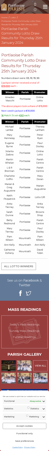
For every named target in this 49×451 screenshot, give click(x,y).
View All (40, 365)
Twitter (24, 285)
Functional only (24, 433)
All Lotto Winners (18, 266)
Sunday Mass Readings (24, 330)
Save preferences (24, 441)
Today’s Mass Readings (24, 324)
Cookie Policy (17, 447)
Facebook (31, 280)
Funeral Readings (24, 337)
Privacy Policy (29, 447)
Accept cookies (24, 426)
